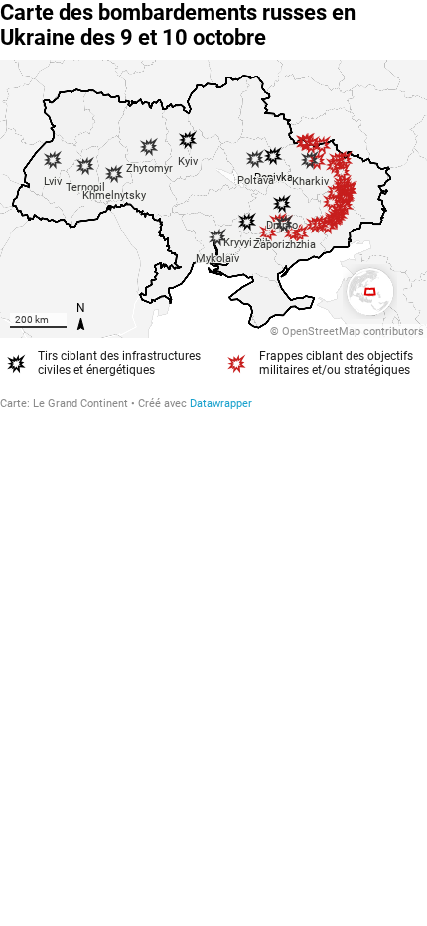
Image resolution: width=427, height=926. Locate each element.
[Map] (213, 199)
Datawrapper (221, 403)
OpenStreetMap (321, 331)
